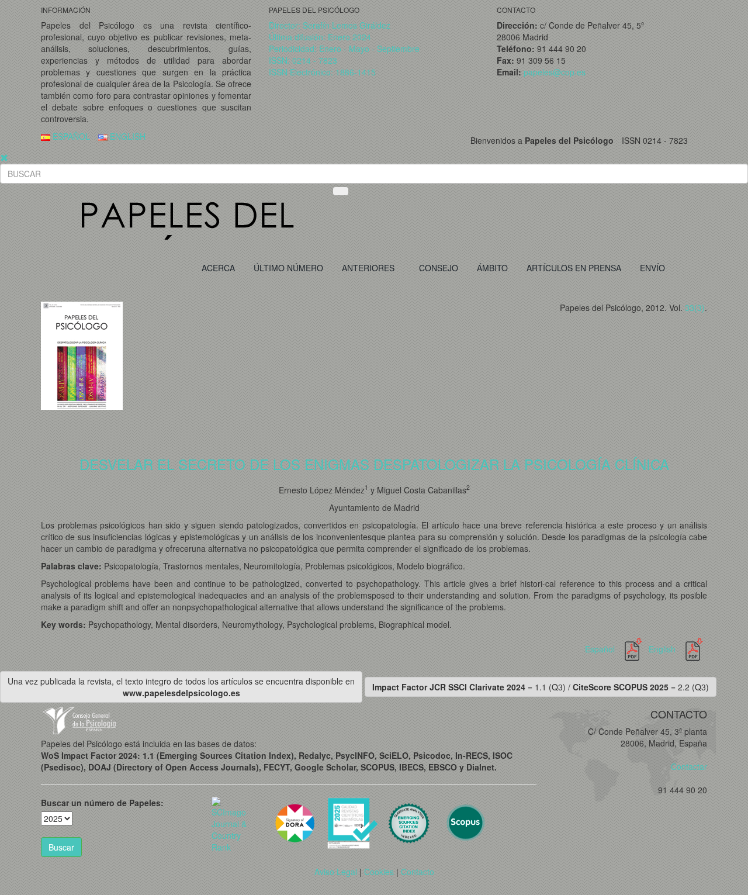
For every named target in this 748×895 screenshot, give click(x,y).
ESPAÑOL (70, 136)
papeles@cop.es (555, 72)
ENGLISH (127, 136)
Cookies (379, 871)
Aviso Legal (335, 871)
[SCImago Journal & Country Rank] (231, 823)
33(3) (695, 307)
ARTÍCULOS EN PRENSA (574, 268)
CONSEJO (438, 268)
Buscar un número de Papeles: (102, 802)
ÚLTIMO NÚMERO (288, 268)
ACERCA (218, 268)
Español (601, 649)
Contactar (685, 766)
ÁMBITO (492, 268)
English (663, 649)
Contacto (417, 871)
